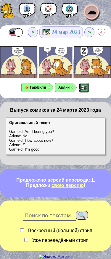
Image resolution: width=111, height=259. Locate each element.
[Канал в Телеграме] (70, 12)
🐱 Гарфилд (35, 87)
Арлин (64, 87)
